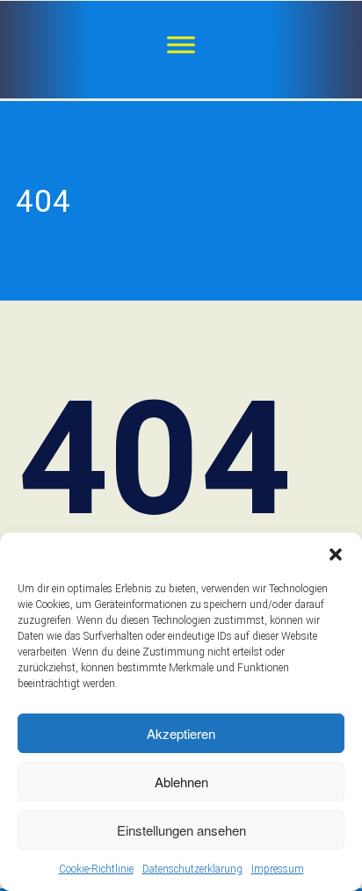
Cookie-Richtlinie (96, 869)
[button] (335, 554)
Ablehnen (181, 781)
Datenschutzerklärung (192, 869)
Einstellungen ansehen (181, 830)
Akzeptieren (181, 733)
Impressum (277, 869)
